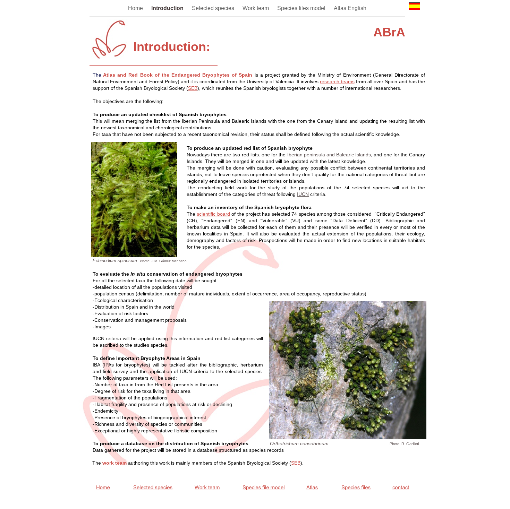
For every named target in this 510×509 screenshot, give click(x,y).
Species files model (302, 8)
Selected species (214, 8)
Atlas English (350, 8)
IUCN (303, 194)
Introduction (168, 8)
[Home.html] (109, 58)
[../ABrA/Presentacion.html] (414, 12)
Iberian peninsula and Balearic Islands (329, 154)
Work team (256, 8)
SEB (295, 463)
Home (136, 8)
